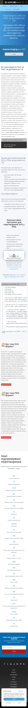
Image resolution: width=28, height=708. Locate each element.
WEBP (14, 561)
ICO (14, 623)
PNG (14, 530)
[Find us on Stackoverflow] (14, 664)
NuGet (2, 132)
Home (13, 670)
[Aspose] (10, 2)
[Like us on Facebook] (4, 664)
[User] (22, 2)
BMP (14, 476)
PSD (14, 541)
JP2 (14, 512)
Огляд (14, 54)
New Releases (13, 674)
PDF (14, 573)
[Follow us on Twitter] (8, 664)
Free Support (13, 684)
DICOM (14, 488)
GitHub (3, 332)
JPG (14, 500)
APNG (14, 536)
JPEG (14, 506)
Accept (14, 699)
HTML (14, 579)
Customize (8, 702)
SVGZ (14, 603)
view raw (24, 331)
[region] (14, 308)
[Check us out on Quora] (17, 664)
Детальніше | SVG (6, 384)
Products (13, 672)
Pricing (13, 677)
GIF (14, 482)
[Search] (26, 2)
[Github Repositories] (21, 664)
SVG (14, 617)
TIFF (14, 555)
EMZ (14, 585)
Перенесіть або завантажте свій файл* (14, 257)
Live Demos (14, 682)
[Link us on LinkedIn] (11, 664)
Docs (13, 679)
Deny (19, 702)
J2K (14, 518)
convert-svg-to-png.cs (7, 331)
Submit (14, 651)
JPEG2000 (14, 524)
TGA (14, 597)
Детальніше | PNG (6, 437)
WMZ (14, 591)
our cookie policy (18, 696)
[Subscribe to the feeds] (24, 664)
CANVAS (14, 611)
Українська (18, 2)
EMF (14, 494)
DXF (14, 547)
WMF (14, 567)
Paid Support (13, 686)
